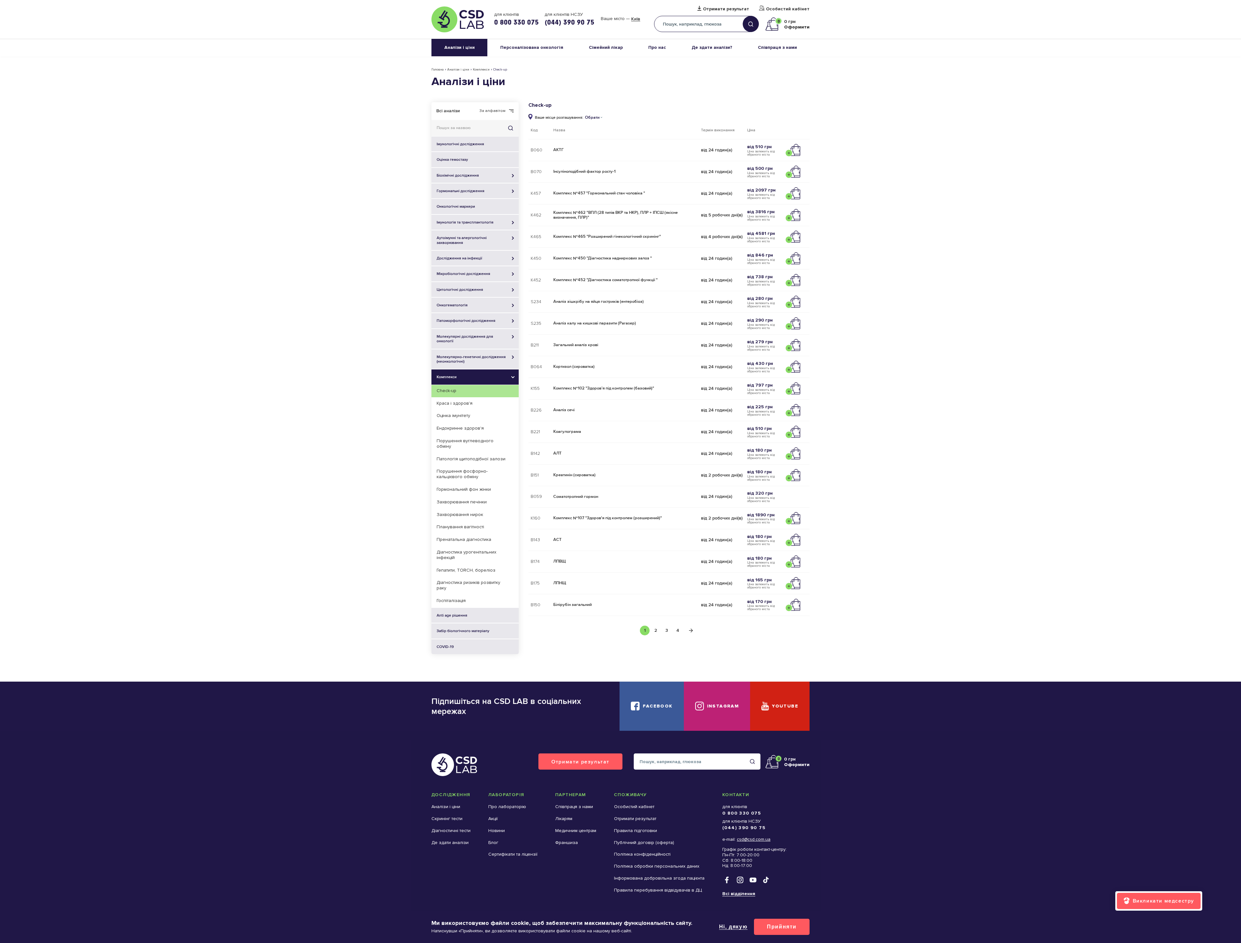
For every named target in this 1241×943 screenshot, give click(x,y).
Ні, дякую (733, 926)
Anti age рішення (452, 615)
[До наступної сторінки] (691, 630)
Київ (635, 19)
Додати (795, 150)
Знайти (511, 128)
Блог (493, 842)
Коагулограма (567, 431)
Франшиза (566, 842)
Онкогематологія (452, 305)
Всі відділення (738, 893)
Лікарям (563, 818)
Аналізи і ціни (459, 47)
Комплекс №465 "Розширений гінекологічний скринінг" (607, 236)
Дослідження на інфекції (459, 258)
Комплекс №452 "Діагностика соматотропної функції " (605, 279)
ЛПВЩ (559, 561)
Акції (493, 818)
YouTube (785, 706)
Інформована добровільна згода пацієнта (659, 878)
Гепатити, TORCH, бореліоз (466, 570)
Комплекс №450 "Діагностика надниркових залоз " (602, 258)
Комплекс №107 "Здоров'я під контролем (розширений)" (607, 518)
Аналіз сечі (564, 409)
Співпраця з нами (777, 47)
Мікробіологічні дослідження (463, 273)
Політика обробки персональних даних (656, 866)
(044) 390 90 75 (569, 22)
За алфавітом (492, 111)
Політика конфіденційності (642, 854)
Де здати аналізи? (712, 47)
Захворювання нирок (460, 514)
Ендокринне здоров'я (460, 428)
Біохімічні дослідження (458, 175)
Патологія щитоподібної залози (471, 459)
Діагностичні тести (451, 830)
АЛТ (557, 453)
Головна (437, 69)
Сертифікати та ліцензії (512, 854)
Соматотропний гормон (575, 496)
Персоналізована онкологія (531, 47)
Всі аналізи (448, 111)
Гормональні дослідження (460, 191)
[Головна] (457, 19)
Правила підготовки (635, 830)
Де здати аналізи (450, 842)
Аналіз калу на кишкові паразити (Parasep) (594, 323)
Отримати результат (726, 9)
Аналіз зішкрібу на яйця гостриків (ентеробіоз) (598, 301)
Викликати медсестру (1163, 901)
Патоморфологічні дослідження (466, 320)
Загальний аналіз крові (575, 344)
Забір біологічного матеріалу (463, 631)
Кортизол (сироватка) (574, 366)
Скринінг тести (446, 818)
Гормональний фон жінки (464, 489)
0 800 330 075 (516, 22)
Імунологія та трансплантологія (465, 222)
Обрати (592, 117)
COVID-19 (445, 646)
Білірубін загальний (572, 604)
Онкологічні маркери (456, 206)
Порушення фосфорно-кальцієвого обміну (462, 473)
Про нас (657, 47)
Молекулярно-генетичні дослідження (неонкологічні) (471, 359)
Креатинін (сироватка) (574, 474)
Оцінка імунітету (453, 415)
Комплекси (481, 69)
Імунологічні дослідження (460, 144)
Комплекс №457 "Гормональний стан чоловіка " (599, 193)
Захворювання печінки (462, 502)
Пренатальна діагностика (464, 539)
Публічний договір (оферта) (644, 842)
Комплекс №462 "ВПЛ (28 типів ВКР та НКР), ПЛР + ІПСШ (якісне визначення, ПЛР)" (615, 215)
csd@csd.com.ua (753, 839)
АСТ (557, 539)
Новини (496, 830)
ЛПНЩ (559, 583)
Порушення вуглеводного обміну (465, 443)
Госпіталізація (451, 600)
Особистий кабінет (788, 9)
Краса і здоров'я (454, 403)
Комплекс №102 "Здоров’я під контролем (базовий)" (603, 388)
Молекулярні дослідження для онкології (465, 338)
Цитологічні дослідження (460, 289)
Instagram (723, 706)
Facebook (657, 706)
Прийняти (782, 926)
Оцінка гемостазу (452, 159)
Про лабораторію (507, 806)
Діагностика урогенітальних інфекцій (466, 554)
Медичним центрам (575, 830)
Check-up (446, 390)
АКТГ (558, 149)
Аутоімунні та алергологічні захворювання (462, 240)
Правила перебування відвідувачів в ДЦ (658, 890)
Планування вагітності (460, 527)
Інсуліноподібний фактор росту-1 (584, 171)
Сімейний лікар (606, 47)
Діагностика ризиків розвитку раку (468, 585)
